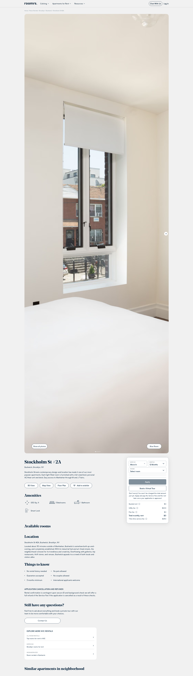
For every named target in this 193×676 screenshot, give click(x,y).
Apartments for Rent (60, 3)
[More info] (138, 504)
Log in (166, 3)
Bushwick (49, 10)
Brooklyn (42, 10)
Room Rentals (33, 10)
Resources (78, 3)
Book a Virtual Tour (147, 488)
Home (26, 10)
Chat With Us (155, 3)
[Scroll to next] (166, 233)
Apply (147, 482)
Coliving (43, 3)
